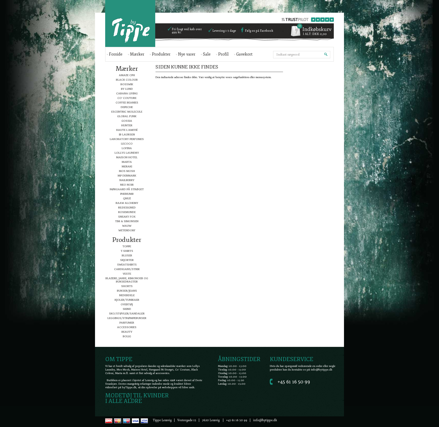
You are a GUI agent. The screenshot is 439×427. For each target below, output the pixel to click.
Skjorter (127, 260)
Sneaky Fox (126, 216)
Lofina (127, 148)
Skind (127, 309)
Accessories (126, 327)
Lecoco (127, 143)
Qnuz (127, 198)
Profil (223, 54)
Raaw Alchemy (127, 203)
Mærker (137, 54)
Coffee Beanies (127, 102)
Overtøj (127, 304)
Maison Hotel (126, 157)
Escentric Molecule (126, 111)
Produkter (161, 54)
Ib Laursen (127, 134)
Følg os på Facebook (259, 30)
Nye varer (186, 54)
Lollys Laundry (127, 152)
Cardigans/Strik (127, 269)
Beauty (126, 331)
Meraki (127, 166)
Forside (115, 54)
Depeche (127, 107)
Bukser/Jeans (127, 290)
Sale (207, 54)
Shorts (127, 286)
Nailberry (126, 180)
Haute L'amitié (127, 130)
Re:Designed (127, 207)
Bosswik (126, 84)
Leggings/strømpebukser (126, 318)
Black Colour (127, 79)
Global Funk (126, 116)
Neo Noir (127, 184)
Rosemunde (127, 212)
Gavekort (244, 54)
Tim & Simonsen (126, 221)
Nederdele (127, 295)
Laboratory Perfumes (127, 139)
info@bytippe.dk (321, 369)
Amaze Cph (127, 75)
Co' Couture (126, 98)
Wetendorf (126, 230)
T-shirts (127, 251)
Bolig (127, 336)
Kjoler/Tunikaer (127, 299)
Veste (127, 273)
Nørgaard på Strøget (127, 189)
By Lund (127, 89)
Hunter (126, 125)
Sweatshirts (127, 264)
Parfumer (126, 322)
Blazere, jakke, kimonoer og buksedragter (126, 280)
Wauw (126, 225)
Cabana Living (127, 93)
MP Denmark (127, 175)
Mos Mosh (127, 171)
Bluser (127, 255)
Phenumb (127, 193)
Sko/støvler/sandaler (127, 313)
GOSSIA (126, 120)
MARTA (127, 162)
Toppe (126, 246)
